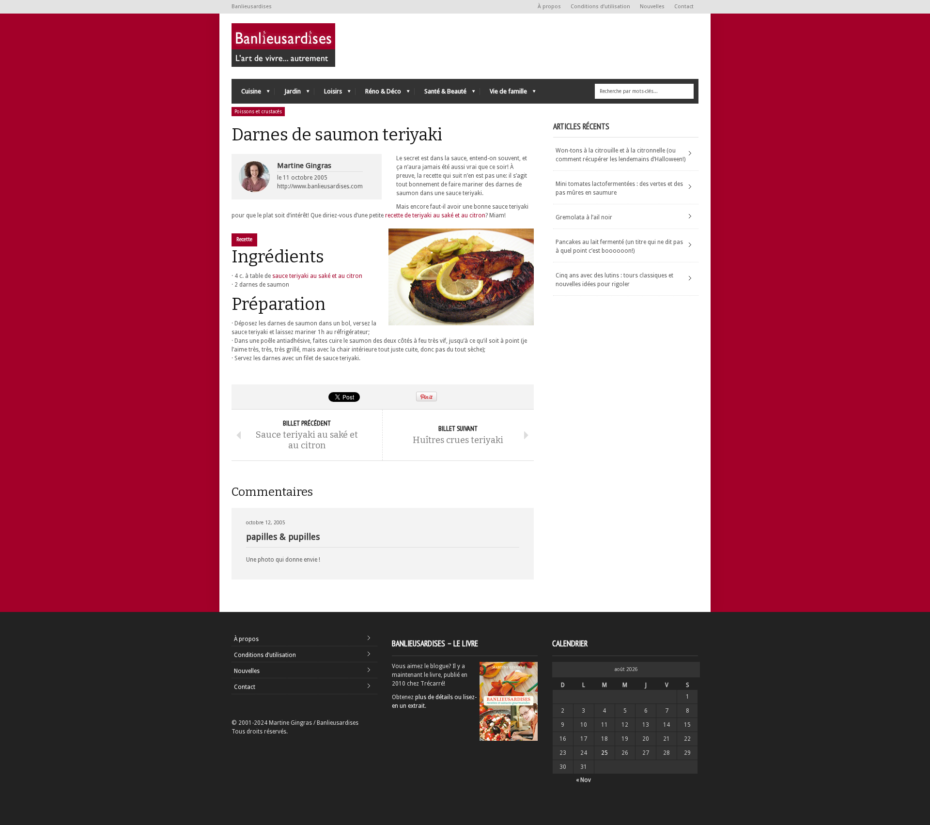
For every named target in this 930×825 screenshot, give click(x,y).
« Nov (583, 780)
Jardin (288, 94)
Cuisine (246, 94)
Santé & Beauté (440, 94)
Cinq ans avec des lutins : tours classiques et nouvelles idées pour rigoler (614, 280)
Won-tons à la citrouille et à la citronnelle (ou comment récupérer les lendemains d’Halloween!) (620, 155)
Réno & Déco (378, 94)
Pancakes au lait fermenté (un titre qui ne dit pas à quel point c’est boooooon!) (619, 246)
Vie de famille (503, 94)
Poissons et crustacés (258, 111)
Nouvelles (652, 6)
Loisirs (328, 94)
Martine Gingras (304, 165)
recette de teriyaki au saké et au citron (435, 215)
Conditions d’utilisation (600, 6)
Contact (684, 6)
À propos (549, 6)
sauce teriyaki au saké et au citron (317, 276)
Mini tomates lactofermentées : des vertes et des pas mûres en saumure (619, 188)
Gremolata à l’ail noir (584, 217)
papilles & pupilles (283, 537)
